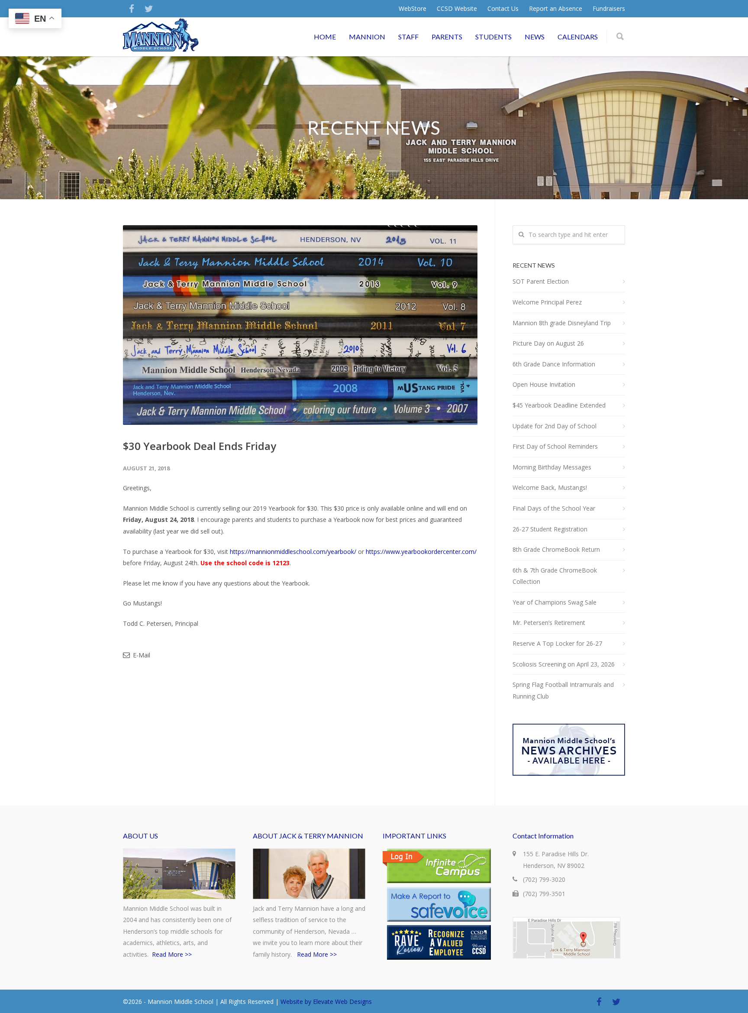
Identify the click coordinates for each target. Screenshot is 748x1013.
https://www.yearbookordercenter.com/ (421, 551)
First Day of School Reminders (555, 446)
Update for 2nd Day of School (554, 426)
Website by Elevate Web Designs (326, 1001)
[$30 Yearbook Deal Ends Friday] (300, 325)
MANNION (367, 36)
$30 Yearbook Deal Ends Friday (199, 446)
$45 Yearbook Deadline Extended (559, 405)
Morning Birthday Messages (552, 467)
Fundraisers (609, 9)
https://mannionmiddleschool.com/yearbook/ (293, 551)
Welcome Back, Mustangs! (550, 487)
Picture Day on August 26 (548, 343)
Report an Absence (555, 9)
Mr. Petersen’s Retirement (549, 622)
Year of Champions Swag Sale (554, 602)
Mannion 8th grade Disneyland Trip (562, 323)
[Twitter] (149, 8)
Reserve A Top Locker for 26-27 (557, 643)
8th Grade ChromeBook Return (556, 549)
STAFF (408, 36)
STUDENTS (493, 36)
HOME (325, 36)
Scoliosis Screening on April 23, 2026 (564, 664)
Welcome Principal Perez (547, 302)
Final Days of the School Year (554, 508)
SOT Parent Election (541, 281)
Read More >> (172, 954)
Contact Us (503, 9)
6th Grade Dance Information (554, 364)
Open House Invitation (544, 384)
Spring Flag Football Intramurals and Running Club (563, 690)
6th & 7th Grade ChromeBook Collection (555, 576)
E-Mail (140, 655)
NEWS (535, 36)
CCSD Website (457, 9)
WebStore (412, 9)
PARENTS (447, 36)
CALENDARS (578, 36)
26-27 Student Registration (550, 529)
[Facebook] (131, 8)
